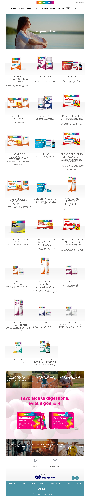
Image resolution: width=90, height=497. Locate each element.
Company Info (49, 494)
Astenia (68, 483)
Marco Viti (61, 9)
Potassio (23, 483)
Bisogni (21, 9)
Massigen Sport (68, 8)
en (77, 9)
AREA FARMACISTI (80, 2)
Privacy (39, 494)
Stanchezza (78, 483)
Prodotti (14, 9)
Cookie (42, 494)
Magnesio (42, 483)
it (75, 9)
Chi (37, 9)
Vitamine (33, 483)
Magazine (45, 9)
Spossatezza (12, 483)
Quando (29, 9)
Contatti (52, 9)
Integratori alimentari (56, 483)
